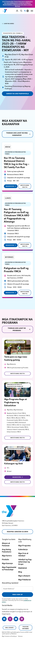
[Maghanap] (20, 11)
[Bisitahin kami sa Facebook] (4, 619)
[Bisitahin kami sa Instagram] (10, 619)
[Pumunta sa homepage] (5, 11)
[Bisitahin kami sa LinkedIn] (21, 619)
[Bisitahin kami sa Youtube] (16, 619)
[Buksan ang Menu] (32, 11)
